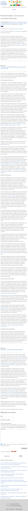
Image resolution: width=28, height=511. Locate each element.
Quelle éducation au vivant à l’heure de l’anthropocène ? (12, 477)
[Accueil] (14, 5)
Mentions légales (18, 509)
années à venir (11, 196)
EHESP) (11, 23)
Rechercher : (7, 456)
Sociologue (3, 24)
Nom (2, 416)
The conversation (8, 24)
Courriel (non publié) (5, 419)
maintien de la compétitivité (13, 389)
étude (13, 371)
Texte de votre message (6, 423)
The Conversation (16, 31)
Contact (7, 509)
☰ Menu (14, 9)
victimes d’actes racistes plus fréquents (9, 293)
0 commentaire (20, 24)
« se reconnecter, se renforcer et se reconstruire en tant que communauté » (13, 325)
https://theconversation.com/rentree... (16, 28)
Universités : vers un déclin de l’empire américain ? (12, 349)
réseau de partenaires (23, 7)
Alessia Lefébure (13, 22)
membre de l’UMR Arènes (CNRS (20, 23)
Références (12, 509)
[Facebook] (1, 26)
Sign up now (6, 144)
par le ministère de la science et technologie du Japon (12, 393)
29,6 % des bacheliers (17, 43)
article (3, 31)
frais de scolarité (4, 251)
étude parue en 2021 (7, 295)
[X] (2, 26)
